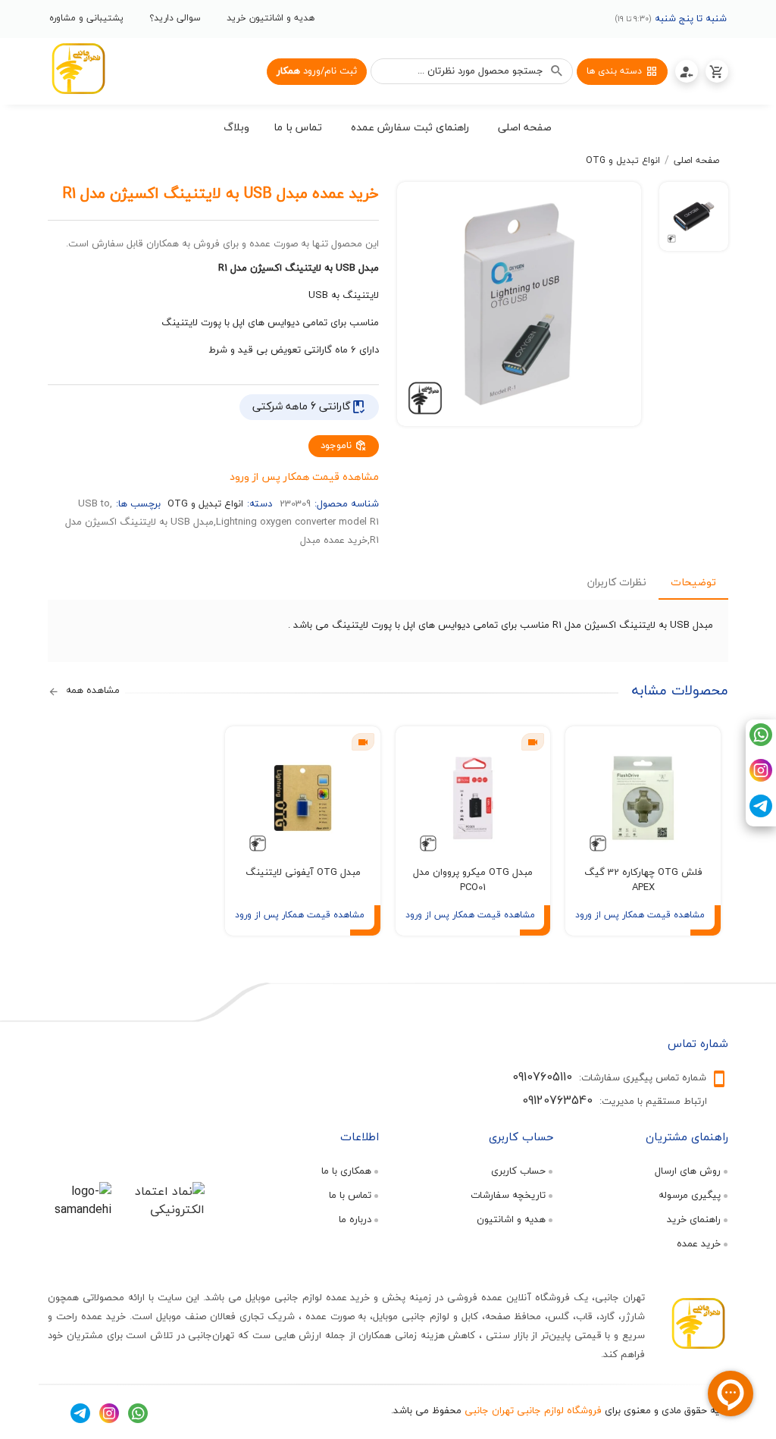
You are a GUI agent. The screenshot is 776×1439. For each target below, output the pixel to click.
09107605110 (542, 1076)
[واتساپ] (760, 742)
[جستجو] (557, 71)
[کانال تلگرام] (760, 813)
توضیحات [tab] (693, 581)
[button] (525, 129)
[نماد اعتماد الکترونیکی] (162, 1209)
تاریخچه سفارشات (508, 1195)
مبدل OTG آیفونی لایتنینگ (303, 872)
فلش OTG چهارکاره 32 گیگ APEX (643, 879)
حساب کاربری (518, 1170)
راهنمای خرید (694, 1219)
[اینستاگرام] (760, 777)
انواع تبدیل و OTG (623, 161)
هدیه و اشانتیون (511, 1219)
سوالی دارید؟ (175, 18)
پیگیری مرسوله (690, 1195)
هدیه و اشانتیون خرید (270, 18)
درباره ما (355, 1219)
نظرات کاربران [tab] (616, 581)
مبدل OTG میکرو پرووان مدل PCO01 (473, 879)
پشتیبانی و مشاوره (86, 18)
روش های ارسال (688, 1170)
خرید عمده (699, 1243)
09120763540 (557, 1100)
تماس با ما (350, 1195)
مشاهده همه (91, 690)
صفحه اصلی (696, 161)
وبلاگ (236, 127)
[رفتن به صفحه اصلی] (78, 71)
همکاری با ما (346, 1170)
